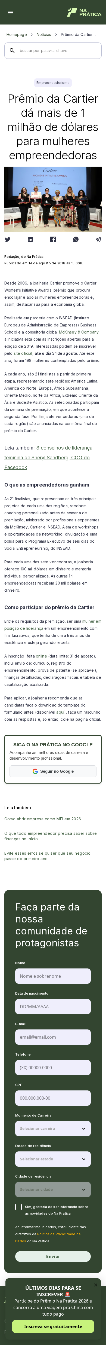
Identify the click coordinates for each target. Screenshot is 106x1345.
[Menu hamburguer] (10, 13)
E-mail (20, 1024)
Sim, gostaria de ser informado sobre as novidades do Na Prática (56, 1210)
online (41, 656)
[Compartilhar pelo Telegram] (98, 239)
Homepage (17, 34)
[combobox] (20, 1128)
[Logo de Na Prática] (84, 12)
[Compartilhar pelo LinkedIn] (30, 239)
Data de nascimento (32, 993)
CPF (18, 1085)
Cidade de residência (33, 1176)
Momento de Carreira (33, 1115)
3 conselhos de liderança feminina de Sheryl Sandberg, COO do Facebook (48, 457)
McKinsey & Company (79, 332)
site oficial (23, 353)
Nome (20, 963)
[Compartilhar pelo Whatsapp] (76, 239)
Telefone (23, 1054)
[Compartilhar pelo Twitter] (7, 239)
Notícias (44, 34)
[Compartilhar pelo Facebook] (53, 239)
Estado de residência (33, 1146)
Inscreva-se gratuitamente (53, 1326)
